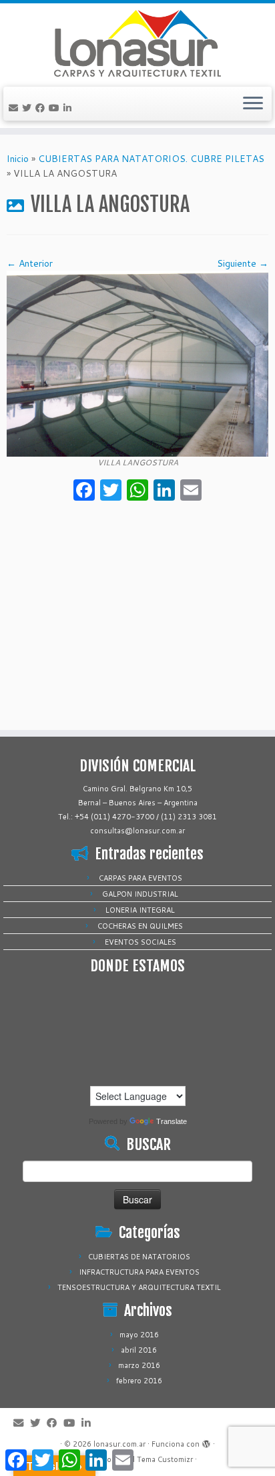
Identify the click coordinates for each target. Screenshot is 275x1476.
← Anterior (30, 263)
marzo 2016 (139, 1365)
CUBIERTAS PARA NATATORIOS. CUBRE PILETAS (151, 158)
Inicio (18, 158)
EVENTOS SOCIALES (140, 942)
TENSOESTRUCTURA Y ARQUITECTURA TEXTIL (139, 1287)
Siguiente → (242, 263)
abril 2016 (139, 1350)
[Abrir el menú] (253, 104)
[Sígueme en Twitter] (28, 108)
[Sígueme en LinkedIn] (69, 108)
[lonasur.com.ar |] (137, 43)
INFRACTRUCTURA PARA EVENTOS (139, 1272)
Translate (171, 1121)
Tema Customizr (165, 1459)
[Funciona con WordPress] (206, 1441)
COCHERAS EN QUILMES (140, 926)
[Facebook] (84, 491)
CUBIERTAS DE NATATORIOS (139, 1256)
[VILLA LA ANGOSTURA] (137, 362)
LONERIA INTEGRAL (140, 910)
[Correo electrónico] (15, 108)
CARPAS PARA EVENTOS (140, 878)
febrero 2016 (139, 1380)
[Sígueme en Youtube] (56, 108)
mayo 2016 (139, 1334)
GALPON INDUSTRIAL (140, 894)
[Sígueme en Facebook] (42, 108)
